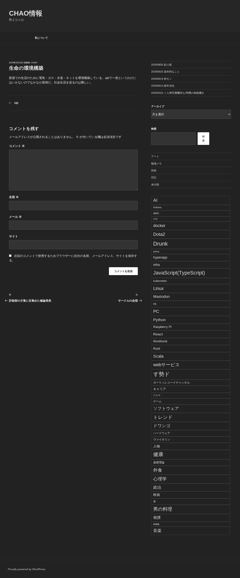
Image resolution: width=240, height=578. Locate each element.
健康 (158, 454)
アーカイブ (157, 106)
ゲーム (157, 401)
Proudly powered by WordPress (26, 569)
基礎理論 (158, 462)
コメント (17, 146)
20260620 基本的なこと (165, 71)
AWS (156, 213)
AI (155, 200)
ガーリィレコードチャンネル (171, 382)
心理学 (160, 478)
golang (156, 251)
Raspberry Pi (162, 327)
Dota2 (159, 234)
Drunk (160, 244)
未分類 (155, 184)
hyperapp (160, 257)
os (154, 303)
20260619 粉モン (161, 78)
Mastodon (161, 296)
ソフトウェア (166, 408)
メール (15, 216)
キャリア (159, 389)
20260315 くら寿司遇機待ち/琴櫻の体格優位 (177, 92)
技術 (153, 170)
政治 (157, 487)
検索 (153, 128)
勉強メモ (156, 163)
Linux (158, 288)
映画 (156, 495)
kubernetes (160, 280)
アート (155, 156)
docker (159, 225)
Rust (156, 348)
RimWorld (160, 341)
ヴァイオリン (161, 439)
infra (156, 265)
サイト (13, 236)
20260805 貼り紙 (161, 64)
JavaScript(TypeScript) (179, 273)
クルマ (156, 395)
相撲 (157, 517)
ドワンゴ (161, 425)
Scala (158, 356)
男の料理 (162, 509)
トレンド (163, 417)
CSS (155, 219)
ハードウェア (161, 433)
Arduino (157, 207)
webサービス (166, 364)
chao (34, 62)
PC (156, 311)
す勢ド (161, 374)
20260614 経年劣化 (162, 85)
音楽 (157, 530)
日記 (16, 103)
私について (41, 37)
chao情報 (25, 13)
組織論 (156, 524)
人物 (156, 446)
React (158, 334)
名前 (14, 197)
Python (159, 320)
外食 (157, 470)
